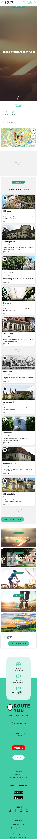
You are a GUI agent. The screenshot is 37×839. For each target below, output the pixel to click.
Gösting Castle (8, 272)
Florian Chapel (8, 433)
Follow (14, 115)
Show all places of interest (12, 519)
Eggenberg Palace (9, 242)
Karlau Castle (7, 371)
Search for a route (20, 734)
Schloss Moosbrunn (9, 463)
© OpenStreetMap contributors (29, 146)
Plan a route (21, 723)
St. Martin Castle (8, 402)
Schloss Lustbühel (9, 494)
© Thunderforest (19, 146)
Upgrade (18, 747)
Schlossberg (7, 211)
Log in (19, 757)
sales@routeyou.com (19, 828)
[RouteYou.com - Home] (9, 2)
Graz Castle (7, 303)
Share (6, 115)
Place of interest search (18, 643)
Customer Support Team (19, 837)
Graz (19, 105)
